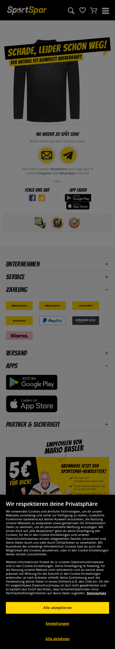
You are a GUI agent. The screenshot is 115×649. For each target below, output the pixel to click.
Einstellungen (58, 623)
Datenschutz (96, 593)
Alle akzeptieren (57, 607)
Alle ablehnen (57, 638)
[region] (57, 572)
